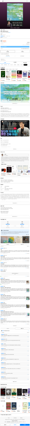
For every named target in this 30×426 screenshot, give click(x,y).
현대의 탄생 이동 (8, 407)
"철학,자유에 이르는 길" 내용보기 (15, 321)
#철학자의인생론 (2, 69)
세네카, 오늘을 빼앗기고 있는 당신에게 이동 (3, 393)
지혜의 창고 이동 (19, 408)
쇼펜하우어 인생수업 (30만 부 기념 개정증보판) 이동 (8, 394)
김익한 (1, 33)
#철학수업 (10, 69)
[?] (9, 230)
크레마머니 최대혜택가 (3, 42)
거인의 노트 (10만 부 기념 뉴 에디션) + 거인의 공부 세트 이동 (3, 172)
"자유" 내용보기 (15, 250)
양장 (5, 187)
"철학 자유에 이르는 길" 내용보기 (15, 306)
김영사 (1, 34)
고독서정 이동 (3, 408)
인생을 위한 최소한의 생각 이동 (19, 394)
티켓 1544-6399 (12, 419)
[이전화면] (1, 1)
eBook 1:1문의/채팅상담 (21, 419)
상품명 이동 (3, 76)
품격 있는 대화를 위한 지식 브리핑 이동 (24, 394)
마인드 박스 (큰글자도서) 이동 (20, 170)
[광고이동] (27, 1)
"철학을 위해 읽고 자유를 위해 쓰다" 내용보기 (15, 281)
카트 (29, 1)
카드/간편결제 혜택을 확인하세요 (25, 48)
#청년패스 (13, 69)
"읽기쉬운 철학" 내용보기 (15, 265)
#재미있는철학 (6, 69)
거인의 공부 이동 (9, 170)
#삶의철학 (17, 69)
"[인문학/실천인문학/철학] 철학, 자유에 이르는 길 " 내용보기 (15, 314)
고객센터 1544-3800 (7, 419)
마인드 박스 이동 (25, 170)
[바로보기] (4, 239)
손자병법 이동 (14, 393)
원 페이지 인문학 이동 (14, 170)
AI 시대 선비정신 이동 (14, 407)
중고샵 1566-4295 (17, 419)
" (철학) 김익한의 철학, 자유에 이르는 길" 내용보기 (15, 297)
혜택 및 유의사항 (7, 227)
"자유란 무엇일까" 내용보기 (15, 258)
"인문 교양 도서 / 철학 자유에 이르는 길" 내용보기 (15, 289)
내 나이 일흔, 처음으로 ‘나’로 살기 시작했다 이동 (24, 407)
